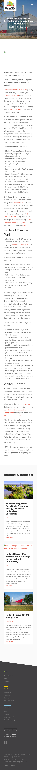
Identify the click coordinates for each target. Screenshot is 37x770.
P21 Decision (8, 701)
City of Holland (9, 720)
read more (9, 538)
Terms (6, 766)
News (26, 27)
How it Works (8, 692)
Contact (6, 714)
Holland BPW (8, 717)
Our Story (7, 698)
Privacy (12, 766)
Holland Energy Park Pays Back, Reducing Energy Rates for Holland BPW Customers (17, 508)
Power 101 (7, 695)
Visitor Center (8, 676)
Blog (21, 27)
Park (5, 679)
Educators (7, 681)
